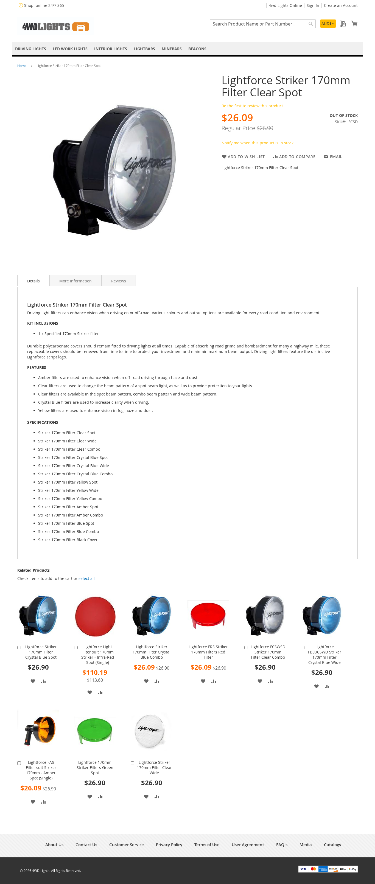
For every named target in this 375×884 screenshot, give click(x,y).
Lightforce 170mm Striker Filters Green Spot (95, 767)
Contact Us (86, 844)
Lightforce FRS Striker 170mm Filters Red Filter (208, 652)
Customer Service (126, 844)
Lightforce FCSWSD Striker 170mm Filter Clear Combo (268, 652)
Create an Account (341, 5)
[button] (328, 23)
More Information (75, 281)
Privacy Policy (169, 844)
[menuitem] (30, 48)
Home (22, 65)
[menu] (187, 48)
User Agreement (248, 844)
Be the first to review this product (252, 105)
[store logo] (55, 26)
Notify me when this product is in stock (257, 142)
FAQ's (281, 844)
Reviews (118, 281)
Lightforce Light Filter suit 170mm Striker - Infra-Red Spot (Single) (97, 654)
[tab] (33, 280)
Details (33, 281)
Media (306, 844)
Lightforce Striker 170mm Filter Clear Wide (154, 767)
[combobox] (263, 23)
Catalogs (332, 844)
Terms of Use (207, 844)
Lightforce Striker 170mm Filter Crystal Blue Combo (151, 652)
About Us (54, 844)
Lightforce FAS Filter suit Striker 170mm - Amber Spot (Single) (41, 770)
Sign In (313, 5)
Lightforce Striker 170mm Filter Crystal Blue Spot (41, 652)
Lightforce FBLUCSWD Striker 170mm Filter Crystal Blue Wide (324, 654)
